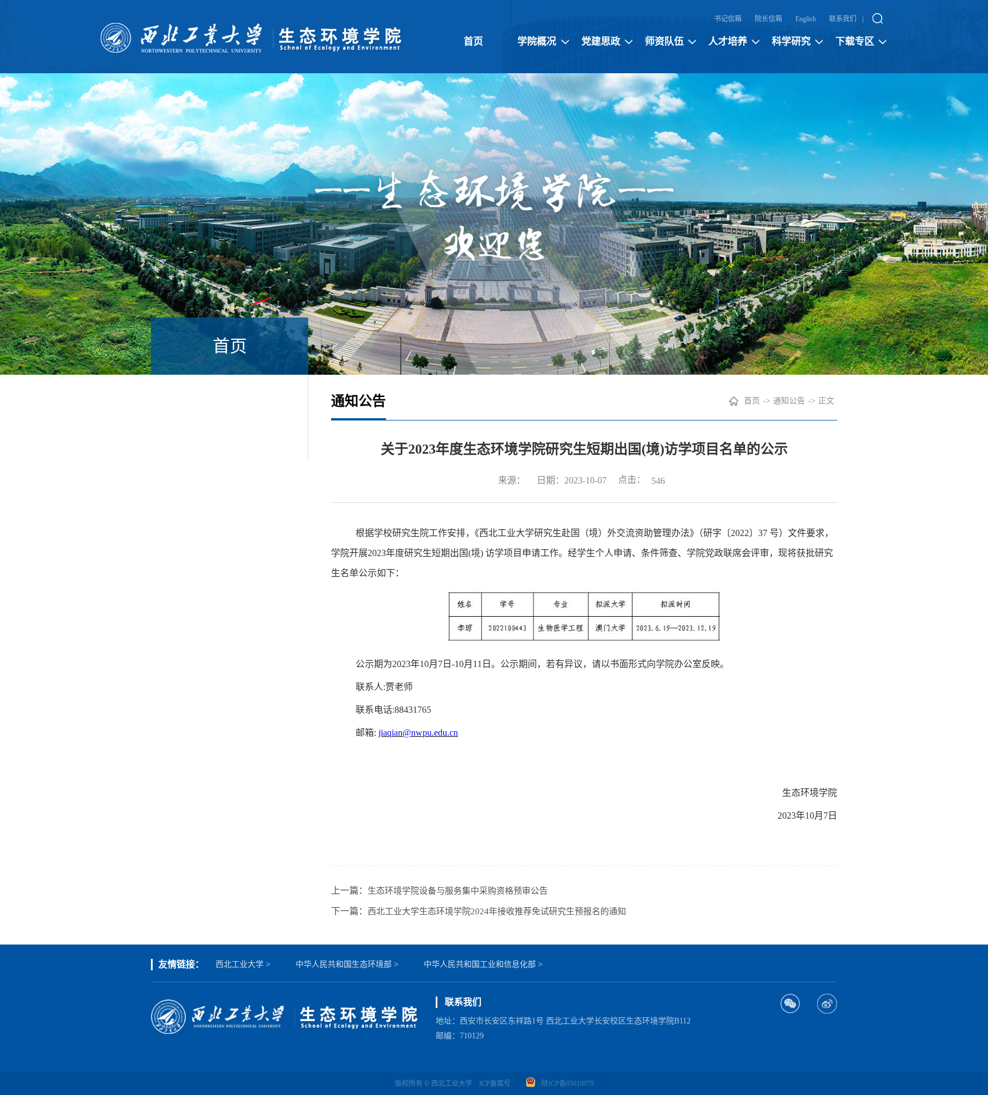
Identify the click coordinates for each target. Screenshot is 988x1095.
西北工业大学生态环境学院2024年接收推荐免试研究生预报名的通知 (497, 911)
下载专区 (854, 41)
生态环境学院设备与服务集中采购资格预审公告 (458, 890)
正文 (826, 400)
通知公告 (789, 400)
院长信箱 (768, 19)
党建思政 (600, 41)
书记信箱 (728, 19)
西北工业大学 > (243, 964)
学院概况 (536, 41)
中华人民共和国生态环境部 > (347, 964)
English (805, 19)
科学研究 (791, 41)
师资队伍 (664, 41)
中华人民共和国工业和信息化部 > (483, 964)
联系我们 (842, 19)
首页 (473, 41)
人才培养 (727, 41)
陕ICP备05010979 (567, 1084)
